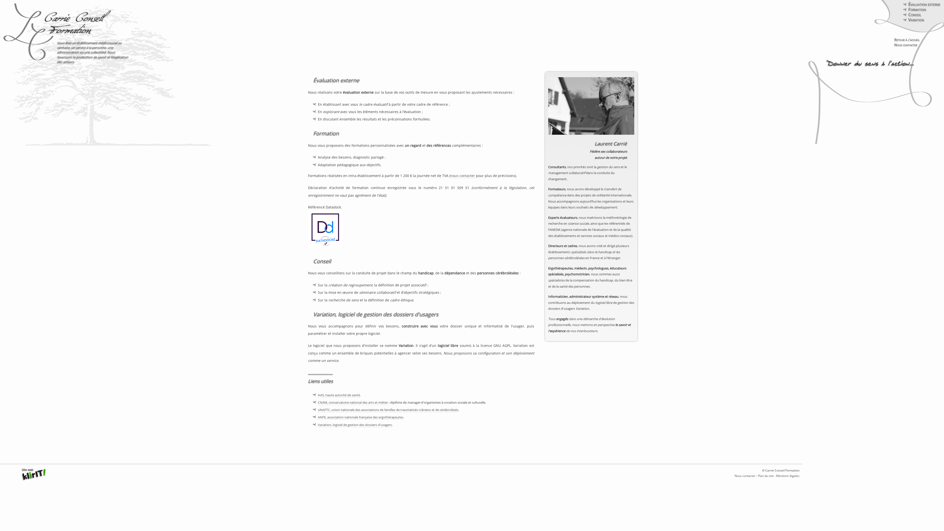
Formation (917, 9)
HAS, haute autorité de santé (339, 395)
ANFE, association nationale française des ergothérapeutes (360, 417)
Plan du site (766, 476)
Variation (916, 20)
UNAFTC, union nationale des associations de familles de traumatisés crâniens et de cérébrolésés (388, 410)
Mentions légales (787, 476)
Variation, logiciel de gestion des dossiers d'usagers (375, 314)
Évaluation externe (924, 4)
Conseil (914, 14)
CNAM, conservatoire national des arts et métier (353, 402)
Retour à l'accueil (907, 39)
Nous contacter (905, 45)
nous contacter (462, 175)
